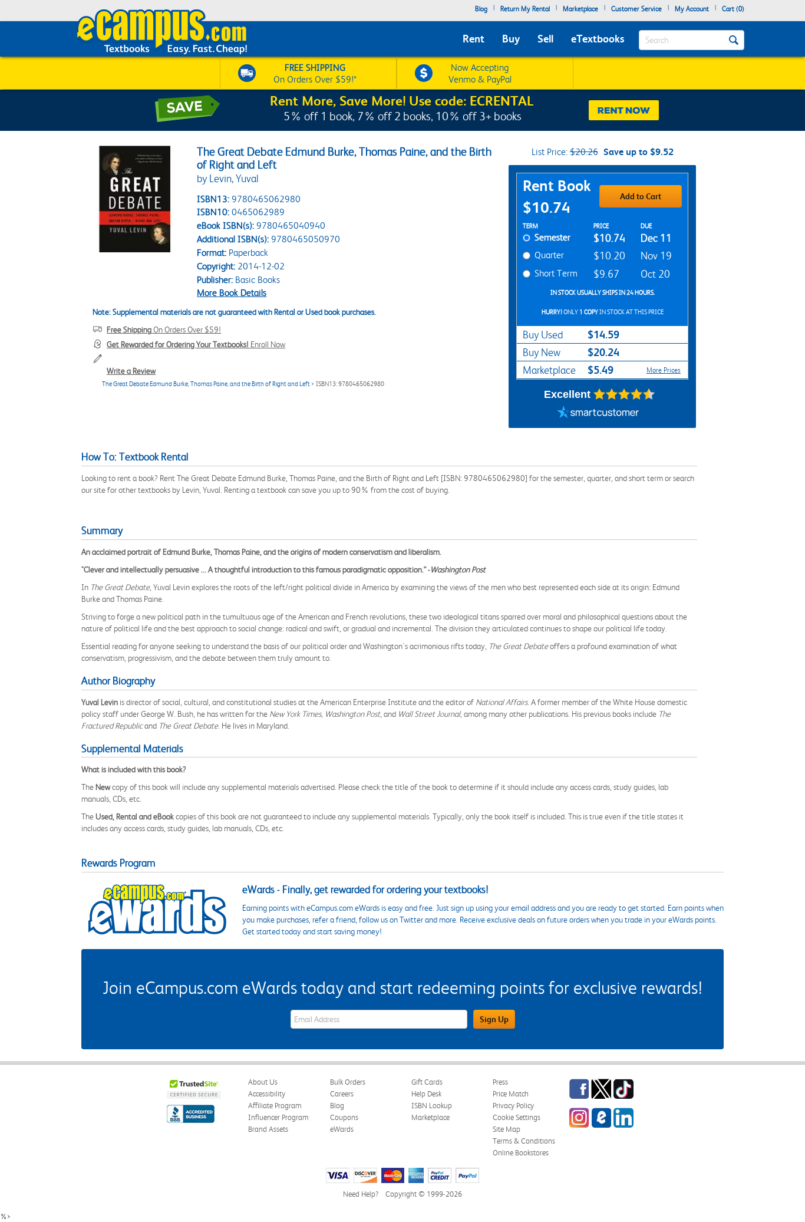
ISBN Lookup (431, 1105)
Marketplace (580, 9)
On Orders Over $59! (164, 329)
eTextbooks (597, 38)
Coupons (344, 1117)
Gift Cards (427, 1082)
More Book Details (231, 292)
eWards (342, 1129)
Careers (342, 1093)
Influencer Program (278, 1117)
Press (500, 1082)
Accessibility (266, 1093)
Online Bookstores (521, 1152)
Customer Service (636, 9)
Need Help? (360, 1194)
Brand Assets (268, 1129)
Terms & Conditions (524, 1141)
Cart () (733, 9)
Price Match (511, 1093)
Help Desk (426, 1093)
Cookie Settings (516, 1117)
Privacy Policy (513, 1105)
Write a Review (131, 371)
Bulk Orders (347, 1082)
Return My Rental (525, 9)
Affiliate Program (275, 1105)
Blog (481, 9)
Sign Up (494, 1019)
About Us (263, 1082)
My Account (692, 9)
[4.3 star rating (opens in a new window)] (624, 394)
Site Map (506, 1129)
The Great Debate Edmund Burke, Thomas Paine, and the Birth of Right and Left (206, 384)
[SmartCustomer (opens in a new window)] (598, 413)
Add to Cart (640, 196)
